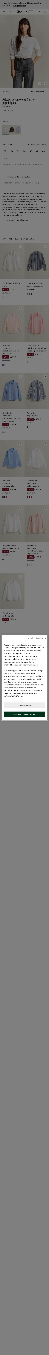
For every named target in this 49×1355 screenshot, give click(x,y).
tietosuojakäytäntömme (24, 693)
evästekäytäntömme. (13, 696)
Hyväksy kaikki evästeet (24, 714)
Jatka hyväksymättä (36, 638)
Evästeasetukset (24, 705)
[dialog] (24, 677)
